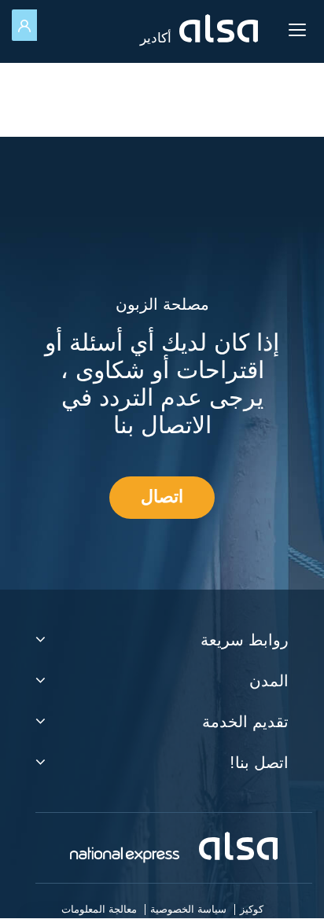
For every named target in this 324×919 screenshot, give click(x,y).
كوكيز (251, 910)
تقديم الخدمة (245, 723)
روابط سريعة (245, 641)
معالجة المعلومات (99, 910)
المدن (269, 682)
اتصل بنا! (259, 764)
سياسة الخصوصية (188, 910)
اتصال (162, 497)
